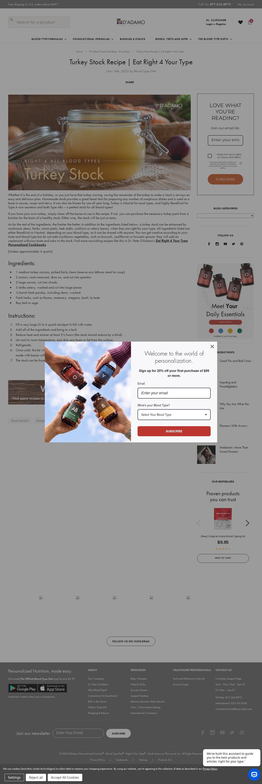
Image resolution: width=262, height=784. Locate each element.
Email (141, 383)
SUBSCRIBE (174, 431)
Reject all (36, 777)
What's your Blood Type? (154, 405)
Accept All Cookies (65, 777)
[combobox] (174, 414)
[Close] (212, 346)
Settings (14, 777)
